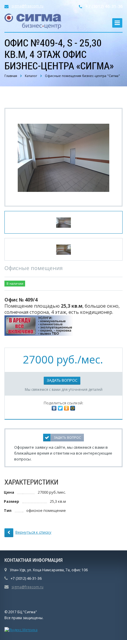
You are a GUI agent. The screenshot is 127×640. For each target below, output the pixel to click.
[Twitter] (60, 408)
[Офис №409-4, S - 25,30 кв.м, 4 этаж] (63, 157)
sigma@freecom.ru (27, 6)
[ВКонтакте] (54, 408)
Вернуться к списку (33, 532)
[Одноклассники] (66, 408)
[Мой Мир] (72, 408)
